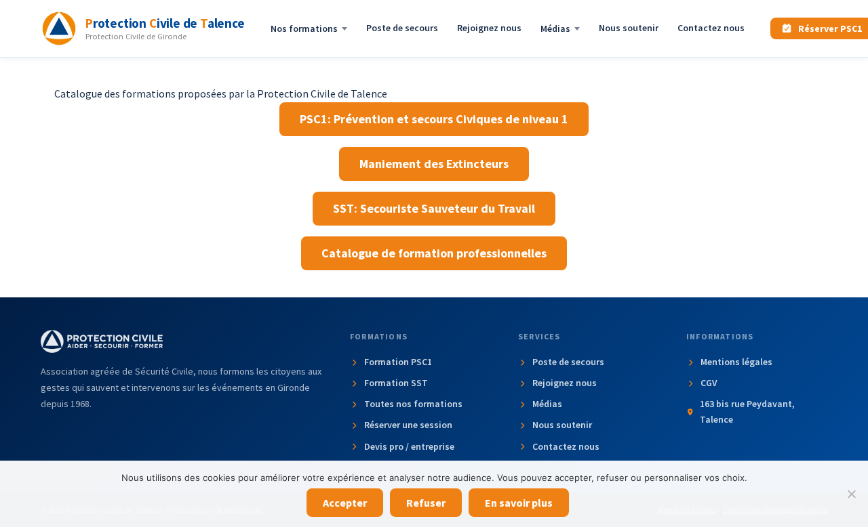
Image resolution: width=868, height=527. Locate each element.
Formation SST (396, 383)
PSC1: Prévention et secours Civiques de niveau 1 (434, 119)
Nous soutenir (628, 28)
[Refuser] (851, 494)
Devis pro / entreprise (409, 446)
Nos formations (304, 28)
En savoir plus (519, 502)
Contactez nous (711, 28)
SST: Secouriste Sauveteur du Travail (434, 208)
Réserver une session (408, 425)
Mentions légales (736, 362)
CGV (709, 383)
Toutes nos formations (413, 404)
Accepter (345, 502)
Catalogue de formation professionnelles (434, 253)
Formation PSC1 (398, 362)
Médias (555, 28)
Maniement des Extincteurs (434, 163)
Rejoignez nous (489, 28)
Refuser (426, 502)
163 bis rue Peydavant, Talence (747, 411)
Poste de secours (402, 28)
